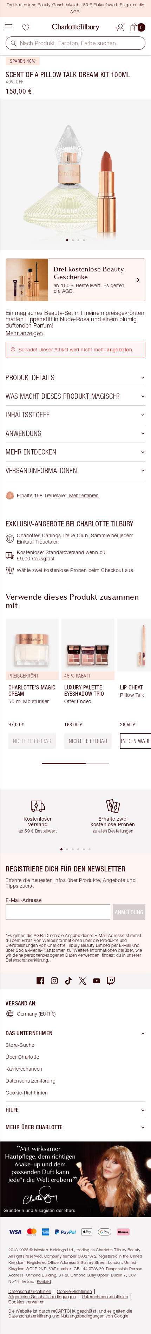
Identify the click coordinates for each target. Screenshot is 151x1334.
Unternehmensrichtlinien (105, 1296)
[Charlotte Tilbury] (75, 27)
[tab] (67, 240)
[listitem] (75, 174)
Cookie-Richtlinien (27, 1093)
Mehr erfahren (84, 495)
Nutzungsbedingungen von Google (95, 1316)
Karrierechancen (24, 1069)
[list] (75, 174)
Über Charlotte (22, 1057)
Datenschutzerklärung (30, 1081)
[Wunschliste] (25, 27)
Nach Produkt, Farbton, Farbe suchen (68, 43)
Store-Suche (20, 1045)
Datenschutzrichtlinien (29, 1291)
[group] (30, 686)
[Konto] (120, 26)
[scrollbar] (75, 763)
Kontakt (44, 1281)
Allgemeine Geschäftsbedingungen (42, 1296)
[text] (32, 741)
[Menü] (9, 27)
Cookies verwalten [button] (26, 1302)
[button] (14, 43)
